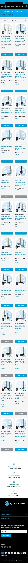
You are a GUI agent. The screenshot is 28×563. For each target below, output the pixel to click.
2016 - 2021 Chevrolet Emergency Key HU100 (6, 182)
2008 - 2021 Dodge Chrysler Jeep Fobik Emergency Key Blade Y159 (6, 398)
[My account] (20, 6)
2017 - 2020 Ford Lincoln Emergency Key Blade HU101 (20, 40)
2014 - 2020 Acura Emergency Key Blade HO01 (6, 76)
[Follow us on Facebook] (2, 547)
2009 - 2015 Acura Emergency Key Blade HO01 (6, 363)
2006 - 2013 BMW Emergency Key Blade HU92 (20, 363)
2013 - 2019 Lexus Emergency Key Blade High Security (20, 290)
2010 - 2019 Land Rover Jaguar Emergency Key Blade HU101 (20, 147)
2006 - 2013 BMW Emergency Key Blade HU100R (20, 397)
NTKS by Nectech (5, 36)
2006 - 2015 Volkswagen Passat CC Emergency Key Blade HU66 (20, 183)
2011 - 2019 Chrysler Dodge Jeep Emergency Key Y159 (20, 76)
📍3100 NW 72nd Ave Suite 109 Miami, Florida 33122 (14, 1)
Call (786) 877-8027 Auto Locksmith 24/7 (14, 3)
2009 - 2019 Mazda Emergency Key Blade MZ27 (20, 112)
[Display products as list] (26, 20)
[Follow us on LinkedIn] (10, 547)
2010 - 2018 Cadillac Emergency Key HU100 (6, 435)
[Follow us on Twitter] (5, 547)
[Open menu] (2, 6)
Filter (5, 20)
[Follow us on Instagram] (7, 547)
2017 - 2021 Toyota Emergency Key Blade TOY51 (6, 254)
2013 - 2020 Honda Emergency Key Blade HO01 (6, 146)
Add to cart (7, 54)
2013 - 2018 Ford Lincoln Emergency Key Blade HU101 (6, 40)
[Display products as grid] (23, 20)
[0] (25, 6)
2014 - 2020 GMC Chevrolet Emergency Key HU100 (20, 326)
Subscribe (6, 535)
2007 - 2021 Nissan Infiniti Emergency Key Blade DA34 (7, 112)
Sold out (7, 197)
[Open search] (17, 6)
